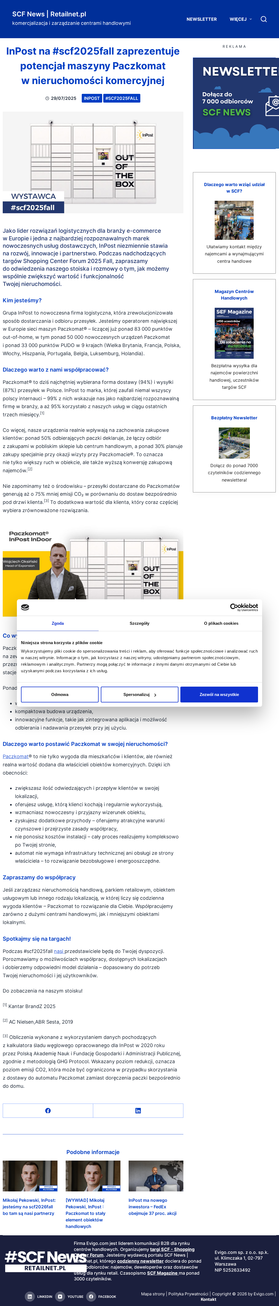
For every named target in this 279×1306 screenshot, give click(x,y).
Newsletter (202, 19)
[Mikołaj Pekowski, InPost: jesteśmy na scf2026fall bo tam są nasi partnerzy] (30, 1176)
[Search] (264, 19)
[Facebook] (48, 1111)
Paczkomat (16, 756)
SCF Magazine (162, 1273)
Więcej (238, 19)
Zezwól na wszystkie (219, 694)
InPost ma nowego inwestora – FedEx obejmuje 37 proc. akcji (153, 1206)
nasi (59, 951)
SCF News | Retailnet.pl (49, 14)
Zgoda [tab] (58, 623)
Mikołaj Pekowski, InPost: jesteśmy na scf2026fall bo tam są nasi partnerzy (29, 1206)
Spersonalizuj (136, 694)
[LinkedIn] (138, 1111)
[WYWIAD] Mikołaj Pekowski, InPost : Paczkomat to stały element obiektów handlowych (85, 1213)
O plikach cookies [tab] (221, 623)
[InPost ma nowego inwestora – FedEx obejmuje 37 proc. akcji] (156, 1176)
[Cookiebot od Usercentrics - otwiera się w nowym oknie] (234, 607)
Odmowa (59, 694)
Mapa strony (153, 1293)
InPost (92, 98)
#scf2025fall (121, 98)
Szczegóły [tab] (140, 623)
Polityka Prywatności (188, 1293)
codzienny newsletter (140, 1261)
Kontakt (208, 1299)
